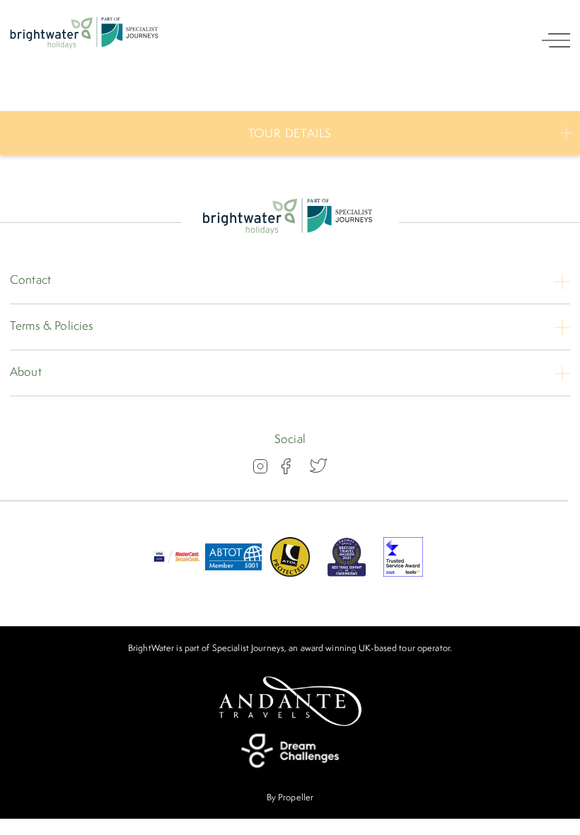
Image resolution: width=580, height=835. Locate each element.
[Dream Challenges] (290, 751)
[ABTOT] (233, 572)
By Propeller (290, 797)
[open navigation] (556, 40)
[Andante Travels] (290, 701)
